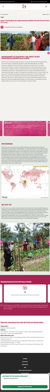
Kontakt (25, 358)
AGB (25, 367)
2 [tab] (26, 269)
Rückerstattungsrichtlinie (25, 370)
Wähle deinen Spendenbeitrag (11, 378)
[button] (3, 6)
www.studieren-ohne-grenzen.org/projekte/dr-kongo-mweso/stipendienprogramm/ (21, 331)
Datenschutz (25, 364)
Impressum (25, 361)
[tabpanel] (25, 247)
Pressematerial (25, 373)
